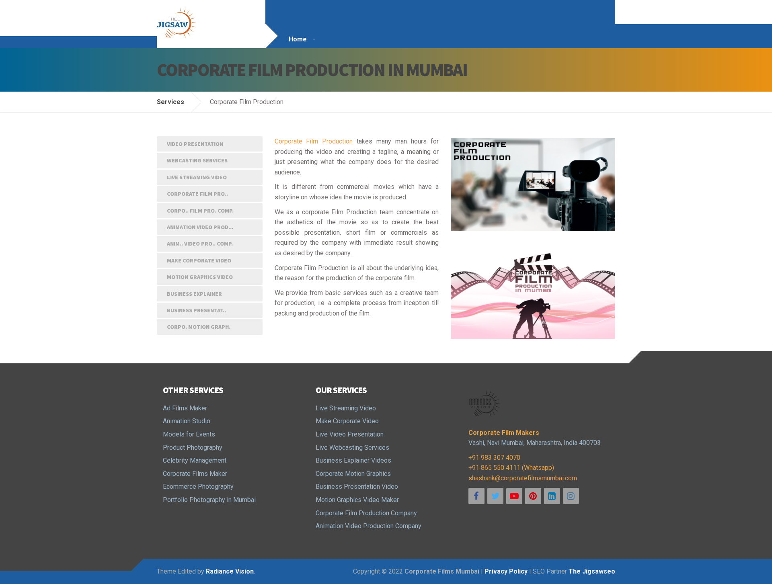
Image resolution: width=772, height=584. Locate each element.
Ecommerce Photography (198, 486)
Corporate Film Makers (503, 432)
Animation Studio (186, 421)
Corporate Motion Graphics (353, 473)
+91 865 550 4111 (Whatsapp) (511, 467)
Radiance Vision (230, 571)
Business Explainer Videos (353, 460)
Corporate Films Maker (195, 473)
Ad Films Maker (185, 408)
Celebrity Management (194, 460)
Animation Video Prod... (200, 227)
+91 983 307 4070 (494, 457)
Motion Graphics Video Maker (357, 500)
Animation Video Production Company (368, 526)
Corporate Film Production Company (366, 513)
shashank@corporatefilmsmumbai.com (522, 478)
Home (298, 39)
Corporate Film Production (314, 141)
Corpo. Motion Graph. (198, 326)
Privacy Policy (506, 571)
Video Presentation (195, 144)
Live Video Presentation (350, 434)
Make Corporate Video (199, 260)
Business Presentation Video (357, 486)
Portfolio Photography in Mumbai (209, 500)
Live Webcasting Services (352, 447)
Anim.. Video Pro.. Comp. (200, 243)
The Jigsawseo (592, 571)
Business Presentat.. (196, 310)
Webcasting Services (197, 160)
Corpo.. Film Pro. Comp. (200, 210)
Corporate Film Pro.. (197, 193)
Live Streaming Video (197, 177)
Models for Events (189, 434)
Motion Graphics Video (200, 277)
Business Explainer (194, 293)
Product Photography (192, 447)
